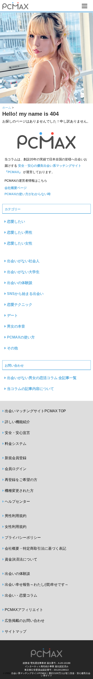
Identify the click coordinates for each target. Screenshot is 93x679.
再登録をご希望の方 (21, 480)
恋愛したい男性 (19, 232)
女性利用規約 (15, 527)
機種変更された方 (19, 491)
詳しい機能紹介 (17, 422)
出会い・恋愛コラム (21, 595)
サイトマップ (15, 631)
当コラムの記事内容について (30, 389)
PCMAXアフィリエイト (24, 610)
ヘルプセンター (17, 501)
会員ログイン (15, 469)
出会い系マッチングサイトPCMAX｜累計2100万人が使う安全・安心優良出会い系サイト (50, 674)
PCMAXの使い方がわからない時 (28, 194)
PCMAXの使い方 (21, 337)
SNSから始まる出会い (25, 294)
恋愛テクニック (19, 304)
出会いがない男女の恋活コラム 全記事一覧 (42, 378)
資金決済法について (21, 559)
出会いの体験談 (19, 283)
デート (12, 315)
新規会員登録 (15, 458)
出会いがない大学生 (23, 272)
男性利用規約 (15, 516)
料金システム (15, 444)
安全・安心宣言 (17, 433)
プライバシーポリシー (23, 537)
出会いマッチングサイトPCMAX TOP (35, 411)
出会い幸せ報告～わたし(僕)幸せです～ (36, 584)
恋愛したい (16, 221)
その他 (12, 348)
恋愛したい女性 (19, 243)
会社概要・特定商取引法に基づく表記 (35, 548)
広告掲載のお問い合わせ (24, 621)
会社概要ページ (16, 188)
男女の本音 (16, 326)
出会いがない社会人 (23, 261)
